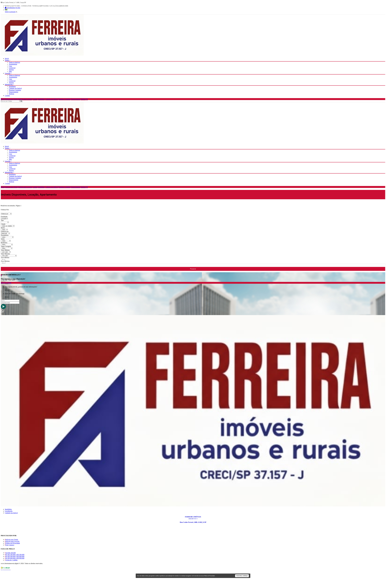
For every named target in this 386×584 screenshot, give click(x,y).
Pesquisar (193, 269)
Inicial (7, 58)
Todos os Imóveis (14, 62)
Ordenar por (5, 231)
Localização (8, 511)
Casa (10, 66)
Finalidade (4, 216)
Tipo (2, 220)
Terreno (11, 69)
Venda (7, 60)
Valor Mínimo (5, 250)
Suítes (3, 239)
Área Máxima (5, 261)
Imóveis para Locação (25, 99)
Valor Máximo (5, 254)
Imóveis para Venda (11, 99)
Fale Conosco (9, 545)
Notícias (11, 94)
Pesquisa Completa (15, 90)
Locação (8, 73)
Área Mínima (5, 257)
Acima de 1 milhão (11, 560)
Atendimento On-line (13, 8)
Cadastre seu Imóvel (15, 88)
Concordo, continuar (242, 575)
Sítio (10, 71)
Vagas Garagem (6, 246)
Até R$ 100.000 (10, 553)
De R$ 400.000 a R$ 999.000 (14, 558)
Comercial (12, 68)
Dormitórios (4, 235)
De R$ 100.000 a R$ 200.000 (14, 554)
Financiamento (13, 92)
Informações (9, 84)
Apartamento (13, 64)
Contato (7, 95)
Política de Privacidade (12, 543)
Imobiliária (12, 86)
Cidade (3, 224)
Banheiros (4, 242)
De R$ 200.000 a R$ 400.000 (14, 556)
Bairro (3, 228)
